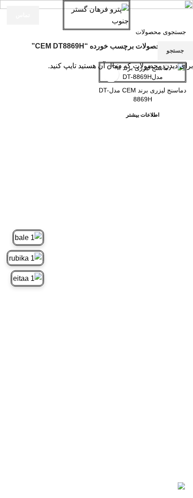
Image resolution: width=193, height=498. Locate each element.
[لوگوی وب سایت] (96, 14)
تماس (23, 15)
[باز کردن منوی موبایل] (183, 15)
